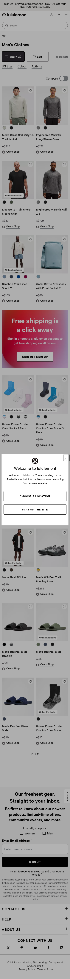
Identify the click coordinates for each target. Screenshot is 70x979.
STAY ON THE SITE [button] (35, 509)
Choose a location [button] (35, 496)
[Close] (66, 458)
